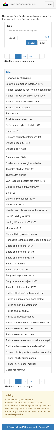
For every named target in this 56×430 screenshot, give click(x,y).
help (47, 36)
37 (18, 56)
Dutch (42, 42)
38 (24, 56)
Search (12, 37)
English (31, 42)
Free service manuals (22, 4)
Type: (10, 25)
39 (30, 56)
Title (8, 72)
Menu (50, 5)
